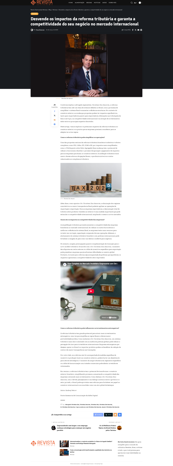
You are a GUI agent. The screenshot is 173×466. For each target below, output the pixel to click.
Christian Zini (95, 404)
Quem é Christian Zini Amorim (110, 407)
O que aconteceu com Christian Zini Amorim (88, 407)
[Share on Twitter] (135, 29)
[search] (132, 2)
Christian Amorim (85, 404)
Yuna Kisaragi (40, 29)
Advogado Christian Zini (72, 404)
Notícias (34, 13)
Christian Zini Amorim (105, 404)
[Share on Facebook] (132, 29)
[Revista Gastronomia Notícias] (42, 2)
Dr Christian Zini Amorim (67, 407)
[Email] (138, 29)
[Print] (141, 29)
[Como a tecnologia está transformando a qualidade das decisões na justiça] (64, 452)
